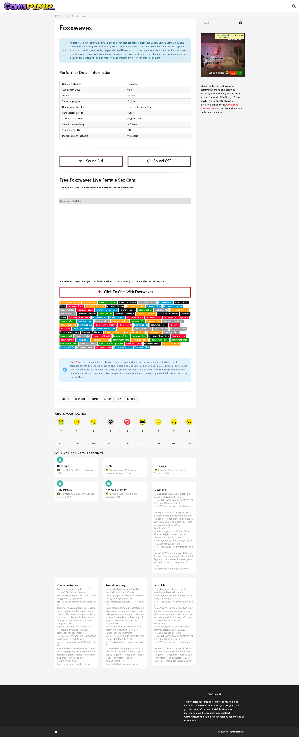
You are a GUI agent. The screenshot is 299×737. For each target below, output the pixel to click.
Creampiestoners (67, 585)
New (119, 399)
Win (174, 443)
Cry (61, 443)
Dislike (111, 443)
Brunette (80, 399)
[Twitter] (56, 731)
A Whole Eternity (116, 490)
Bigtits (66, 399)
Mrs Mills (159, 585)
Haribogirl (63, 466)
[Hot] (60, 459)
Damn (93, 443)
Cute (77, 443)
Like (127, 443)
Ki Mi (109, 466)
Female (95, 399)
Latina (107, 399)
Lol (142, 443)
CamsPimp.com (78, 362)
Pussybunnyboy (115, 585)
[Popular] (60, 483)
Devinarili (160, 490)
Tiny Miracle (64, 490)
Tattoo (131, 399)
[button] (294, 6)
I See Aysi (160, 466)
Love (158, 443)
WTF (189, 443)
